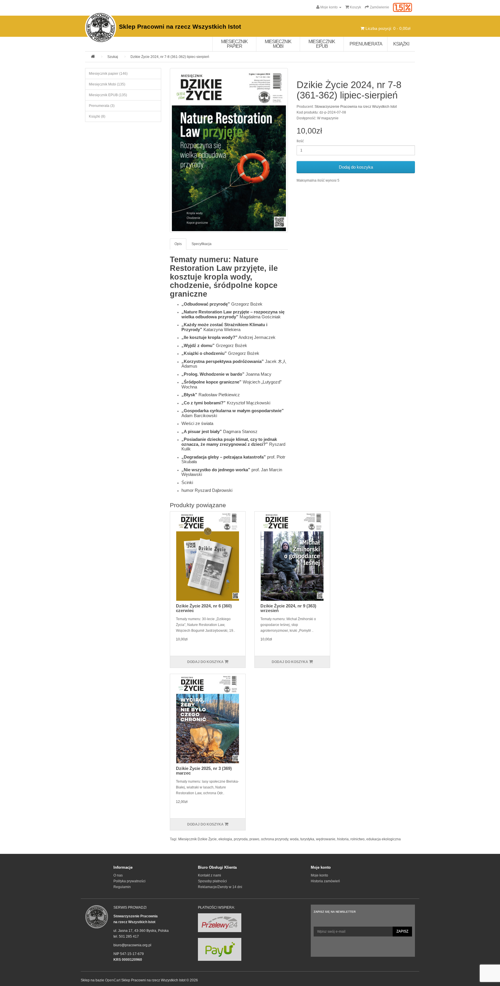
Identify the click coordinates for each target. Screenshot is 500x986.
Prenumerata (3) (102, 106)
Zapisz (402, 931)
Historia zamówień (325, 881)
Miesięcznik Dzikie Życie (197, 839)
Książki (401, 43)
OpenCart (112, 980)
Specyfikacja (202, 244)
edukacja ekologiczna (383, 839)
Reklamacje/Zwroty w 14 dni (220, 887)
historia (343, 839)
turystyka (307, 839)
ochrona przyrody (274, 839)
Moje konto (319, 875)
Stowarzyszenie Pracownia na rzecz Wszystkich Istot (356, 107)
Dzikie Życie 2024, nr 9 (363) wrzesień (288, 608)
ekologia (225, 839)
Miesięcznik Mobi (278, 44)
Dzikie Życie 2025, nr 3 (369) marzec (204, 771)
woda (294, 839)
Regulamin (122, 887)
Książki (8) (97, 116)
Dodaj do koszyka (356, 167)
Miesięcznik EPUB (321, 44)
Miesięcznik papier (234, 44)
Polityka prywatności (129, 881)
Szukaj (112, 57)
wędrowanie (325, 839)
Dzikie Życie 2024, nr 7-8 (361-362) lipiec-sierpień (169, 57)
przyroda (241, 839)
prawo (254, 839)
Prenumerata (366, 43)
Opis (178, 244)
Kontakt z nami (209, 875)
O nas (118, 875)
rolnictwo (357, 839)
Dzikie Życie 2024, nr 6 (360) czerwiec (204, 608)
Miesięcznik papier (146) (108, 74)
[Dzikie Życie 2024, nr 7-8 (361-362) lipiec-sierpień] (229, 150)
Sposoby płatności (212, 881)
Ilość (300, 141)
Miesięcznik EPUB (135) (108, 95)
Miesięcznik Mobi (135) (107, 84)
